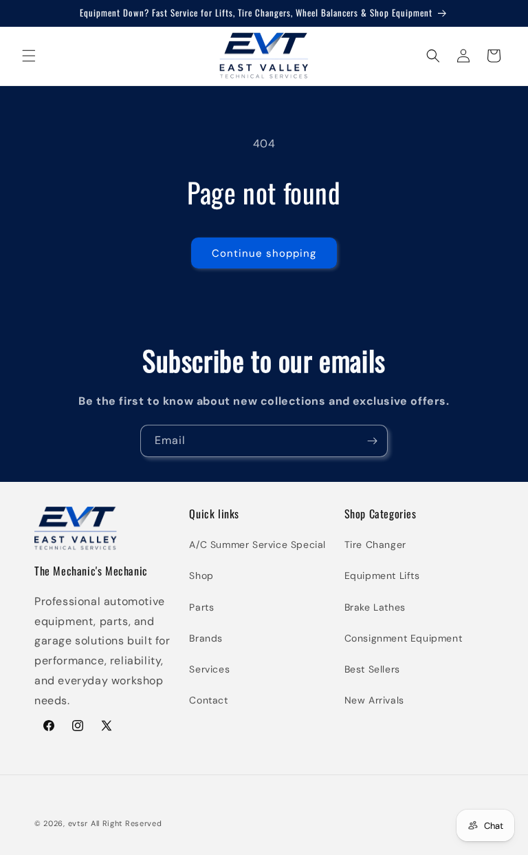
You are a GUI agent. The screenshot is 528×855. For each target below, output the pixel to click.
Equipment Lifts (382, 575)
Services (209, 669)
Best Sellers (372, 669)
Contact (208, 700)
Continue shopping (264, 253)
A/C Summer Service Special (257, 544)
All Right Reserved (126, 823)
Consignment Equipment (403, 638)
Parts (201, 607)
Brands (206, 638)
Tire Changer (375, 544)
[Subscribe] (372, 441)
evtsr (78, 823)
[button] (29, 56)
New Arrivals (374, 700)
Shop (201, 575)
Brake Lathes (375, 607)
